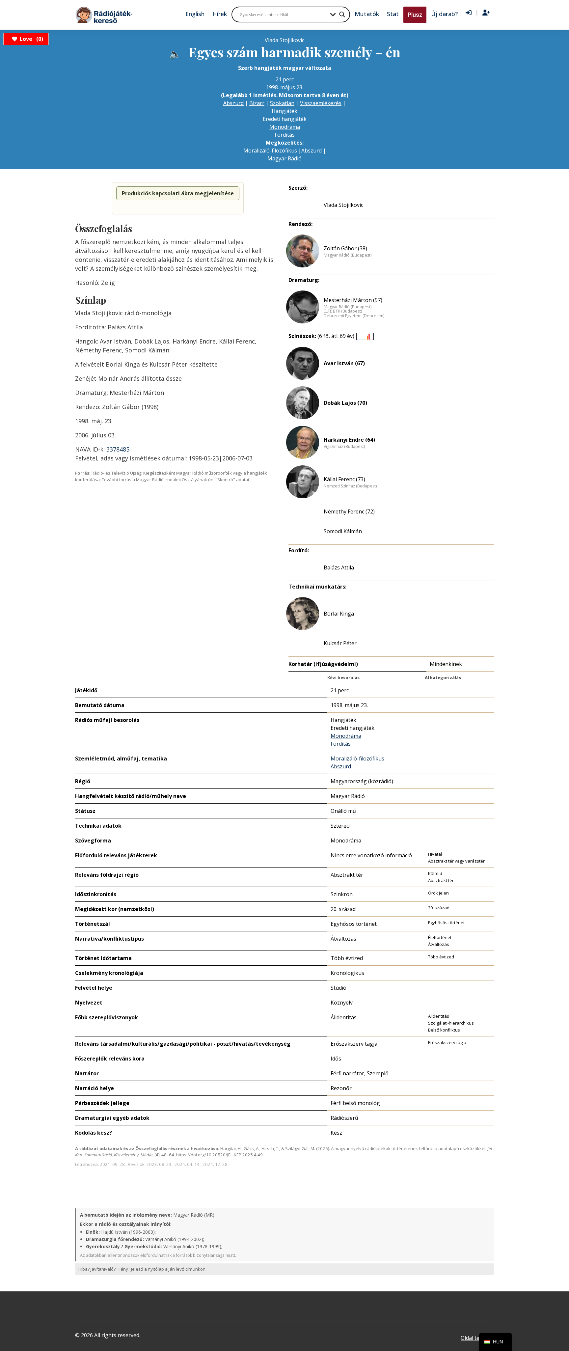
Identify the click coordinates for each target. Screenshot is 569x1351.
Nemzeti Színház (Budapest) (350, 486)
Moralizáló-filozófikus (270, 150)
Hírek (219, 14)
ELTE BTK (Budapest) (343, 311)
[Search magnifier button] (342, 14)
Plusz (415, 14)
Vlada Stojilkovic (343, 204)
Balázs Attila (339, 567)
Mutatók (367, 14)
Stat (393, 14)
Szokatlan (282, 103)
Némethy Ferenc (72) (349, 511)
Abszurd (233, 103)
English (194, 14)
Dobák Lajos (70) (345, 402)
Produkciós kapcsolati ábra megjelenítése (178, 193)
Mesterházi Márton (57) (353, 300)
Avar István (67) (344, 363)
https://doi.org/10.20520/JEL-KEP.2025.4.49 (219, 1155)
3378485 (117, 449)
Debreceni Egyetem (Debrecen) (354, 316)
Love (30, 38)
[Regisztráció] (486, 13)
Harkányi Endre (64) (349, 439)
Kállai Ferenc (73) (344, 479)
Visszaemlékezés (320, 103)
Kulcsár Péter (340, 643)
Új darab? (444, 14)
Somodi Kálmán (343, 531)
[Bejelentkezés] (468, 13)
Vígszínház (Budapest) (344, 446)
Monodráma (284, 126)
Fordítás (285, 134)
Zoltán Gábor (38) (345, 248)
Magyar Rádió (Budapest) (347, 255)
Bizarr (256, 103)
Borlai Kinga (339, 613)
